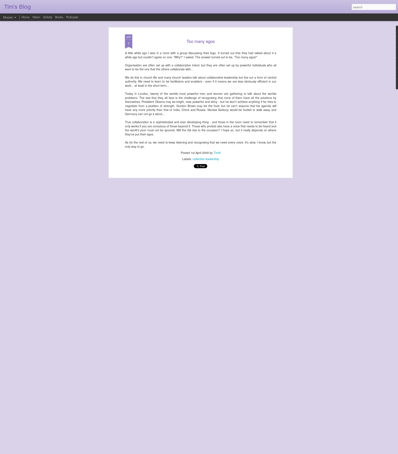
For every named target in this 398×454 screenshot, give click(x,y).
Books (59, 17)
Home (25, 17)
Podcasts (72, 17)
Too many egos (201, 41)
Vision (36, 17)
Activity (47, 17)
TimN (217, 153)
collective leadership (206, 159)
